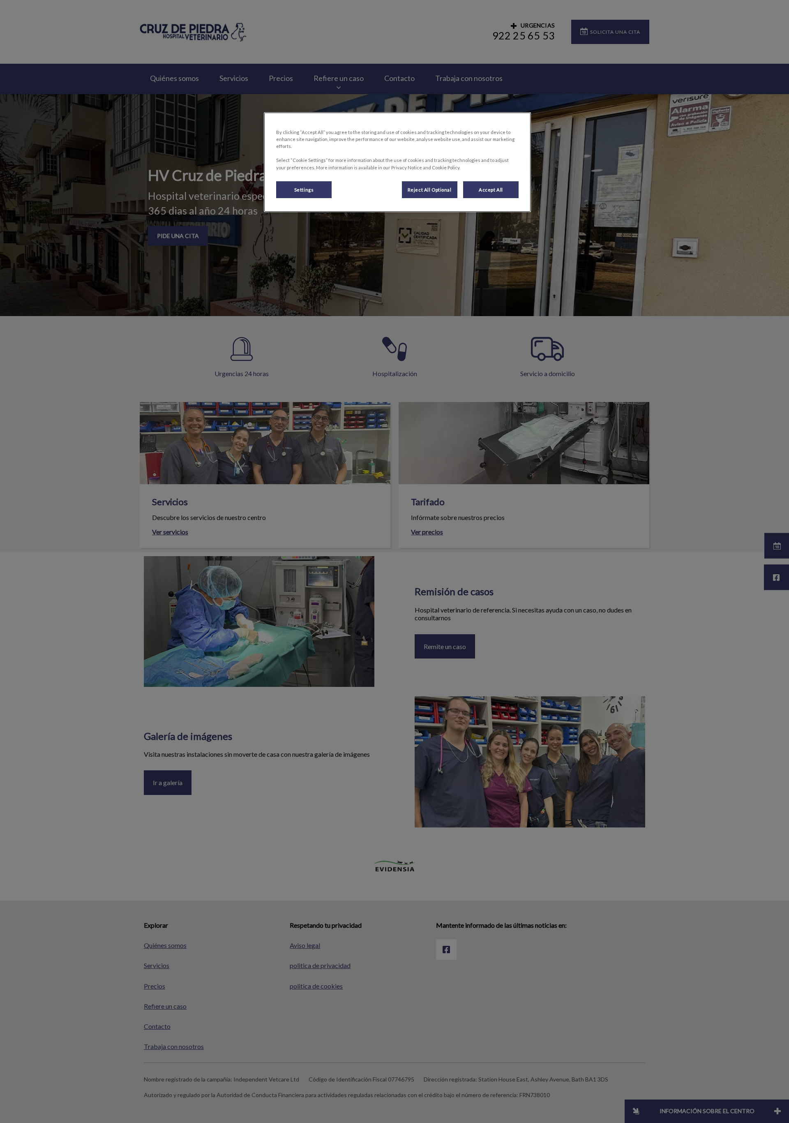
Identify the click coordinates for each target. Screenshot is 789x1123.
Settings (304, 189)
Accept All (491, 189)
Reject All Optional (430, 189)
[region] (397, 162)
